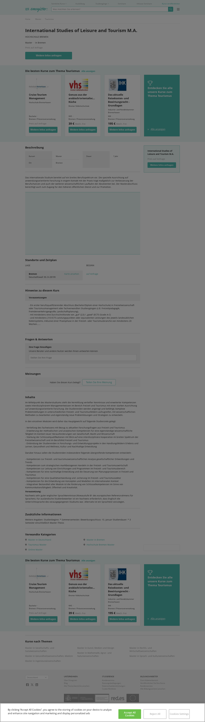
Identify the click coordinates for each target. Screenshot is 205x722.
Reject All (155, 714)
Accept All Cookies (130, 714)
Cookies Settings (179, 714)
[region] (102, 712)
